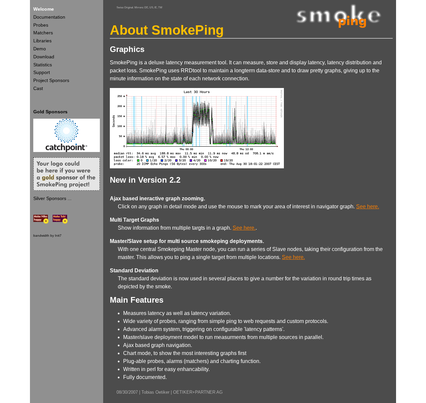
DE (146, 7)
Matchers (43, 32)
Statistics (42, 64)
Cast (38, 88)
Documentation (49, 17)
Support (41, 72)
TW (160, 7)
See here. (367, 206)
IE (155, 7)
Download (43, 56)
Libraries (42, 40)
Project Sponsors (51, 80)
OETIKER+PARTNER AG (198, 392)
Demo (39, 48)
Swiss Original (124, 7)
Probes (40, 25)
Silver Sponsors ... (52, 198)
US (151, 7)
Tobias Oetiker (155, 392)
